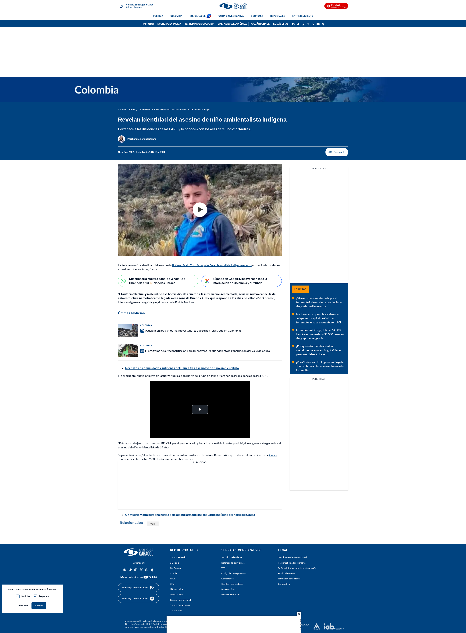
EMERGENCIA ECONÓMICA (232, 23)
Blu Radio (174, 562)
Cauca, (273, 455)
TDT (223, 568)
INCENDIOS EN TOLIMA (169, 23)
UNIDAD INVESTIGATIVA (231, 16)
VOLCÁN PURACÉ (260, 23)
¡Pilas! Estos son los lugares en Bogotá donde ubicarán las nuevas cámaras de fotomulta (319, 366)
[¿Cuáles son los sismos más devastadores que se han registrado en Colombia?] (128, 330)
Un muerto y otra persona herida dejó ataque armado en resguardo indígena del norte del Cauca (190, 514)
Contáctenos (227, 578)
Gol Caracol (175, 568)
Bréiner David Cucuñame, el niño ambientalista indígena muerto (212, 265)
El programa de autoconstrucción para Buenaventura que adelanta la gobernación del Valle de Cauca (207, 350)
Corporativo (284, 584)
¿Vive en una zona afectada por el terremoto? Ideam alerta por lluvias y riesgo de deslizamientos (319, 302)
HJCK (172, 578)
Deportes (44, 596)
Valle (152, 524)
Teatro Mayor (176, 594)
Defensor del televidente (232, 562)
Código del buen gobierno (233, 573)
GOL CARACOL (197, 16)
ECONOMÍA (257, 16)
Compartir (336, 152)
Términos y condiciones (289, 578)
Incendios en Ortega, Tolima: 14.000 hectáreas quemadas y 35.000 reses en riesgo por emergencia (320, 334)
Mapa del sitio (227, 589)
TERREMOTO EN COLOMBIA (199, 23)
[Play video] (200, 209)
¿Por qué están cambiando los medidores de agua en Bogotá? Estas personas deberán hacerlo (318, 350)
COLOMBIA (176, 16)
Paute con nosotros (230, 594)
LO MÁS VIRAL (280, 23)
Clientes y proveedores (232, 584)
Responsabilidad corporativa (291, 562)
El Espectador (176, 589)
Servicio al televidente (231, 557)
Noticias (25, 596)
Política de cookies (286, 573)
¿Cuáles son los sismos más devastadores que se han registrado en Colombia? (193, 330)
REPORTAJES (277, 16)
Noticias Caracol (126, 109)
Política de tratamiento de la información (297, 568)
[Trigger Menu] (121, 6)
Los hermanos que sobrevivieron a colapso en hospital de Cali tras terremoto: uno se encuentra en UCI (318, 318)
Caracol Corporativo (180, 605)
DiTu (172, 584)
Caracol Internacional (180, 600)
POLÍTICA (158, 16)
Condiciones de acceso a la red (292, 557)
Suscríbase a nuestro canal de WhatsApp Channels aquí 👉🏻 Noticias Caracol (157, 281)
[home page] (233, 6)
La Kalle (173, 573)
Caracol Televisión (178, 557)
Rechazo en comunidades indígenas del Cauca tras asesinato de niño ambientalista (182, 368)
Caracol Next (176, 610)
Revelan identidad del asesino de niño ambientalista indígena (182, 109)
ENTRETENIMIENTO (302, 16)
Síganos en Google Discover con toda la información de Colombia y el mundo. (240, 281)
